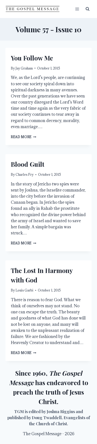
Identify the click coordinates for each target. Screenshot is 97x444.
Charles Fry (25, 174)
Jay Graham (24, 68)
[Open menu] (77, 8)
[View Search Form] (87, 9)
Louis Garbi (24, 290)
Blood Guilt (27, 164)
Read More (23, 137)
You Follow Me (32, 58)
